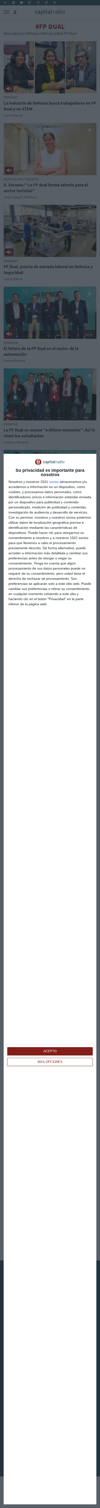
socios (54, 481)
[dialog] (50, 979)
